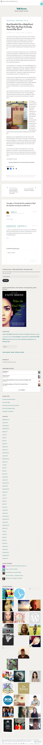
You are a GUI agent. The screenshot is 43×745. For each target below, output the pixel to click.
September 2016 (5, 458)
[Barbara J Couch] (23, 606)
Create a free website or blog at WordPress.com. (13, 740)
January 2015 (5, 513)
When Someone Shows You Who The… (19, 565)
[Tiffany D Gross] (8, 712)
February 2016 (5, 477)
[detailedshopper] (8, 676)
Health (26, 175)
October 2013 (5, 558)
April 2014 (4, 540)
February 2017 (5, 446)
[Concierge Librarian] (23, 712)
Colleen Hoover (5, 372)
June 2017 (4, 434)
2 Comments (29, 32)
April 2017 (4, 440)
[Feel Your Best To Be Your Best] (23, 630)
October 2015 (5, 486)
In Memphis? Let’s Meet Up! (8, 411)
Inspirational (19, 20)
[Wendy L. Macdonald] (12, 664)
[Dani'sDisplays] (19, 724)
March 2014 (4, 543)
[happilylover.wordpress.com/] (19, 641)
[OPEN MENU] (1, 4)
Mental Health (17, 176)
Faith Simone (22, 8)
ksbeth (12, 212)
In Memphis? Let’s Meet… (17, 578)
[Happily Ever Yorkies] (35, 630)
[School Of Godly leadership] (19, 618)
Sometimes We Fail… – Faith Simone (15, 226)
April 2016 (4, 470)
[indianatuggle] (23, 653)
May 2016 (4, 467)
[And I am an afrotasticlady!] (35, 724)
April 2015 (4, 504)
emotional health (12, 175)
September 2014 (5, 525)
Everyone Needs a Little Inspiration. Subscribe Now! (17, 269)
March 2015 (4, 507)
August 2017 (4, 431)
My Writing (8, 339)
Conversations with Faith (7, 336)
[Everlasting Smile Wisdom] (35, 593)
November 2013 (5, 555)
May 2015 (4, 501)
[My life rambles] (8, 618)
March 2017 (4, 443)
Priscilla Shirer (5, 381)
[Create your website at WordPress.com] (21, 1)
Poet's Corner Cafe (16, 339)
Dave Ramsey (5, 385)
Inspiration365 (10, 20)
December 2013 (5, 552)
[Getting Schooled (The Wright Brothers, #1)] (39, 378)
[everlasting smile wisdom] (8, 606)
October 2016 (5, 455)
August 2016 (4, 461)
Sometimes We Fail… (19, 575)
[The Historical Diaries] (8, 640)
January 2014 (5, 549)
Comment (32, 260)
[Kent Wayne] (35, 700)
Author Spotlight (7, 334)
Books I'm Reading (24, 334)
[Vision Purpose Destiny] (35, 618)
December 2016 (5, 452)
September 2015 (5, 489)
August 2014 (4, 528)
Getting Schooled (6, 375)
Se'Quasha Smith (9, 572)
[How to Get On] (8, 594)
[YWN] (19, 594)
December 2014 (5, 516)
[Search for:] (9, 346)
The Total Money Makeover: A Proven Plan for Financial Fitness (15, 384)
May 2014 (4, 537)
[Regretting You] (39, 373)
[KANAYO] (23, 688)
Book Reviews (16, 334)
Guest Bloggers (17, 336)
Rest (27, 176)
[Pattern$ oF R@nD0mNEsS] (19, 676)
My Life (26, 20)
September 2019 (5, 419)
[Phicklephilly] (35, 605)
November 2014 (5, 519)
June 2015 (4, 498)
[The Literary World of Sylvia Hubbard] (35, 688)
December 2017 (5, 425)
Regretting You (5, 371)
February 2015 (5, 510)
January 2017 (5, 449)
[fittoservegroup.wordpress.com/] (8, 700)
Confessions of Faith (34, 334)
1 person (11, 219)
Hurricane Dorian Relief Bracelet (8, 399)
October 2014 (5, 522)
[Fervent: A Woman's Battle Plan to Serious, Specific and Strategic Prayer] (39, 382)
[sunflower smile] (35, 642)
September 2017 (5, 428)
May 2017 (4, 437)
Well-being (31, 176)
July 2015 (4, 495)
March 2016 (4, 474)
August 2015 (4, 492)
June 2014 (4, 534)
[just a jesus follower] (35, 676)
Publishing (23, 339)
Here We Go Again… (6, 402)
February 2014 (5, 546)
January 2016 (5, 480)
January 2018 (5, 422)
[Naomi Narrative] (8, 653)
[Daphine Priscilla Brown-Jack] (8, 726)
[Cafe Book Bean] (19, 700)
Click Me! (6, 280)
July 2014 (4, 531)
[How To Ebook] (8, 688)
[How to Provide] (35, 712)
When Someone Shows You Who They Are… (11, 405)
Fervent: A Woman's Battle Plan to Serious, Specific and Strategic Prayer (17, 380)
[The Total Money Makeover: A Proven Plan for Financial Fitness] (39, 386)
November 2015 (5, 483)
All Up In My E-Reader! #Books (8, 408)
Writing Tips (6, 341)
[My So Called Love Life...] (8, 629)
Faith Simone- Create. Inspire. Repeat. (13, 352)
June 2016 (4, 464)
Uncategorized (30, 339)
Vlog (35, 339)
